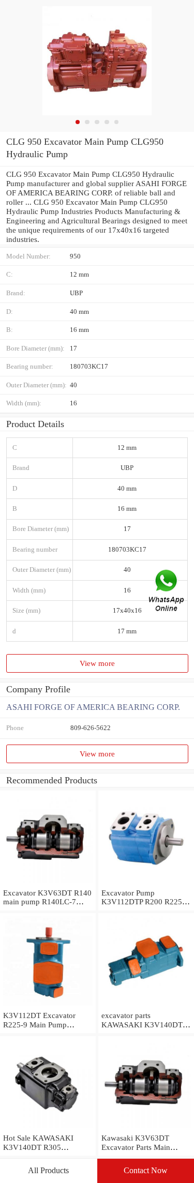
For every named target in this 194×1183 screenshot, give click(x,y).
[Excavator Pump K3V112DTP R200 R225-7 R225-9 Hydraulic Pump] (146, 883)
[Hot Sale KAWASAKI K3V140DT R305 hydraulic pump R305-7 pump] (48, 1128)
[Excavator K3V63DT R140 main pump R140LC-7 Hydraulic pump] (48, 883)
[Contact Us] (167, 592)
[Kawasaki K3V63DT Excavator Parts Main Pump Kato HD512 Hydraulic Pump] (146, 1128)
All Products (48, 1170)
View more (97, 663)
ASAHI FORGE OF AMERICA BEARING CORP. (93, 707)
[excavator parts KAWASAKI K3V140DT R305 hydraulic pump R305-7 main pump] (146, 1006)
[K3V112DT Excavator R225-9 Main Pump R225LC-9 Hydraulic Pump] (48, 1006)
